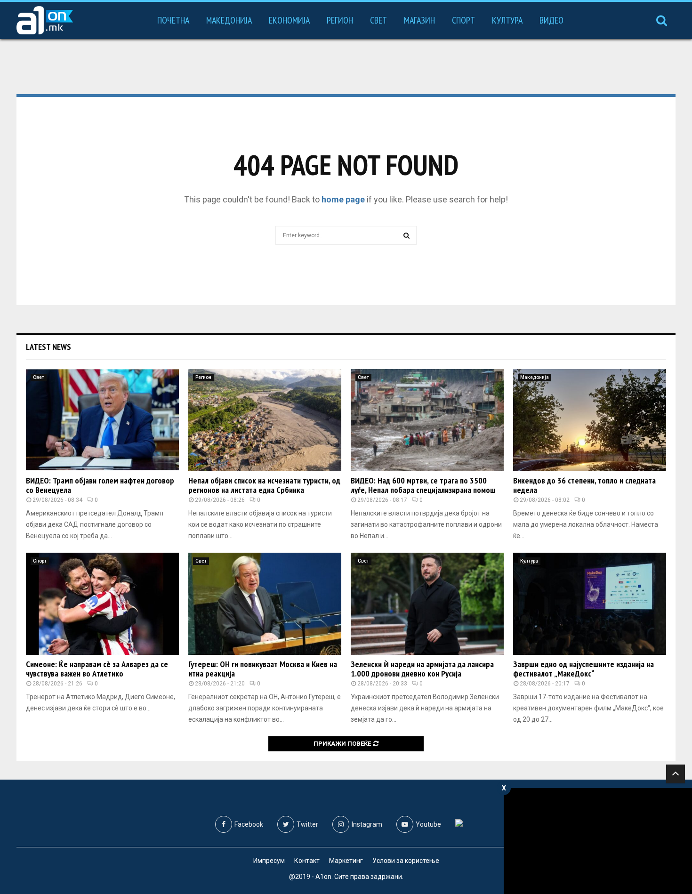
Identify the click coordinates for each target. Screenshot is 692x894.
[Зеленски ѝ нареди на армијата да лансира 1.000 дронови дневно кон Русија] (427, 604)
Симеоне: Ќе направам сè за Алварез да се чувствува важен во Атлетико (97, 669)
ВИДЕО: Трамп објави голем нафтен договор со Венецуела (100, 485)
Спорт (463, 20)
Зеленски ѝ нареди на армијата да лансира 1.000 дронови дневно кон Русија (422, 669)
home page (343, 199)
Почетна (173, 20)
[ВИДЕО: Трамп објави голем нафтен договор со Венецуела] (102, 420)
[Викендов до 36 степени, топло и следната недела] (589, 420)
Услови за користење (405, 860)
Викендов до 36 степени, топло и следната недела (584, 485)
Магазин (419, 20)
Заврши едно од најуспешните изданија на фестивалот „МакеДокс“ (583, 669)
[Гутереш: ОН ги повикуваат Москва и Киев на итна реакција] (264, 604)
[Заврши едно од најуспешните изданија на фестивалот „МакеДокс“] (589, 604)
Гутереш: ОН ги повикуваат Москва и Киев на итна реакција (262, 669)
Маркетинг (346, 860)
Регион (340, 20)
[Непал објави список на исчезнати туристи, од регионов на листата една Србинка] (264, 420)
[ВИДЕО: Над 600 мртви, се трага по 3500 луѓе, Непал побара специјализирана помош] (427, 420)
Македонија (229, 20)
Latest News (48, 346)
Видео (551, 20)
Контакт (307, 860)
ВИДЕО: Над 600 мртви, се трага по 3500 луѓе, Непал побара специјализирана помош (423, 485)
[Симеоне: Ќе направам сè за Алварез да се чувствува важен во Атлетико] (102, 604)
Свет (378, 20)
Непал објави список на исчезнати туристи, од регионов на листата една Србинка (264, 485)
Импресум (269, 860)
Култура (507, 20)
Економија (289, 20)
